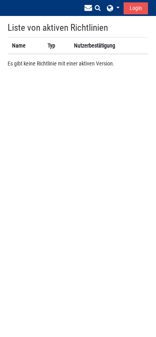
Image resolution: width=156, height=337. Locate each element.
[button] (98, 8)
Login (136, 8)
